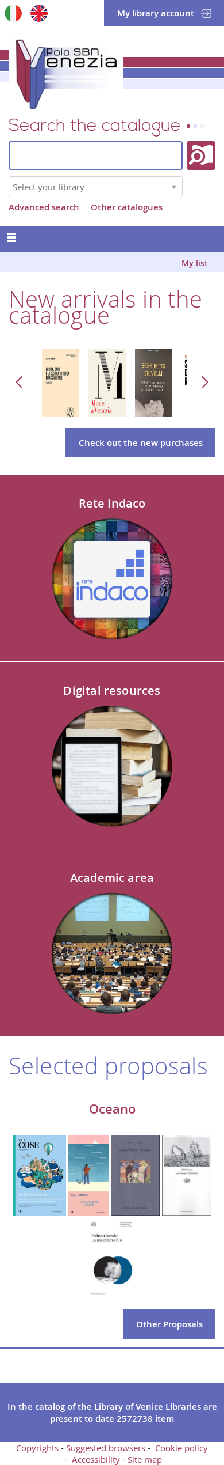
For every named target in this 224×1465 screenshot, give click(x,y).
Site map (145, 1459)
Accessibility (96, 1459)
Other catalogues (127, 207)
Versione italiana (13, 13)
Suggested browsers (105, 1447)
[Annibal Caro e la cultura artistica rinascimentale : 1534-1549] (60, 381)
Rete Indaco (112, 503)
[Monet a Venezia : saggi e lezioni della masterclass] (107, 381)
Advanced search (44, 207)
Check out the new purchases (141, 443)
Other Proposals (169, 1324)
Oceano (112, 1109)
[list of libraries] (174, 186)
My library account (155, 13)
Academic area (112, 877)
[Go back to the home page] (66, 72)
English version (39, 13)
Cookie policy (181, 1447)
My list (194, 263)
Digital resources (111, 690)
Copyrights (37, 1447)
